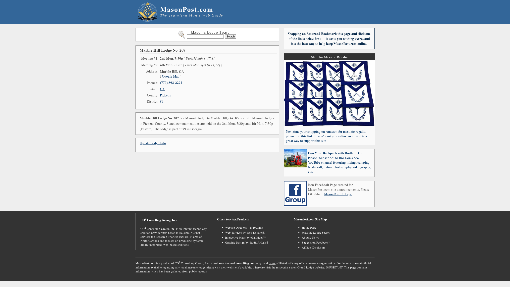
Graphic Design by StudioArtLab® (246, 242)
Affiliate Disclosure (314, 247)
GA (162, 89)
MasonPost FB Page (338, 194)
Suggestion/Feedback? (316, 242)
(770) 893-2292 (171, 82)
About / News (310, 237)
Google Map (170, 76)
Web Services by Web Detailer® (245, 232)
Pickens (165, 95)
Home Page (309, 227)
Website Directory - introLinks (244, 227)
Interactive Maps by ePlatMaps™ (245, 237)
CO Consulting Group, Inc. (157, 229)
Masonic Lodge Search (316, 232)
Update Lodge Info (153, 143)
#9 (162, 101)
